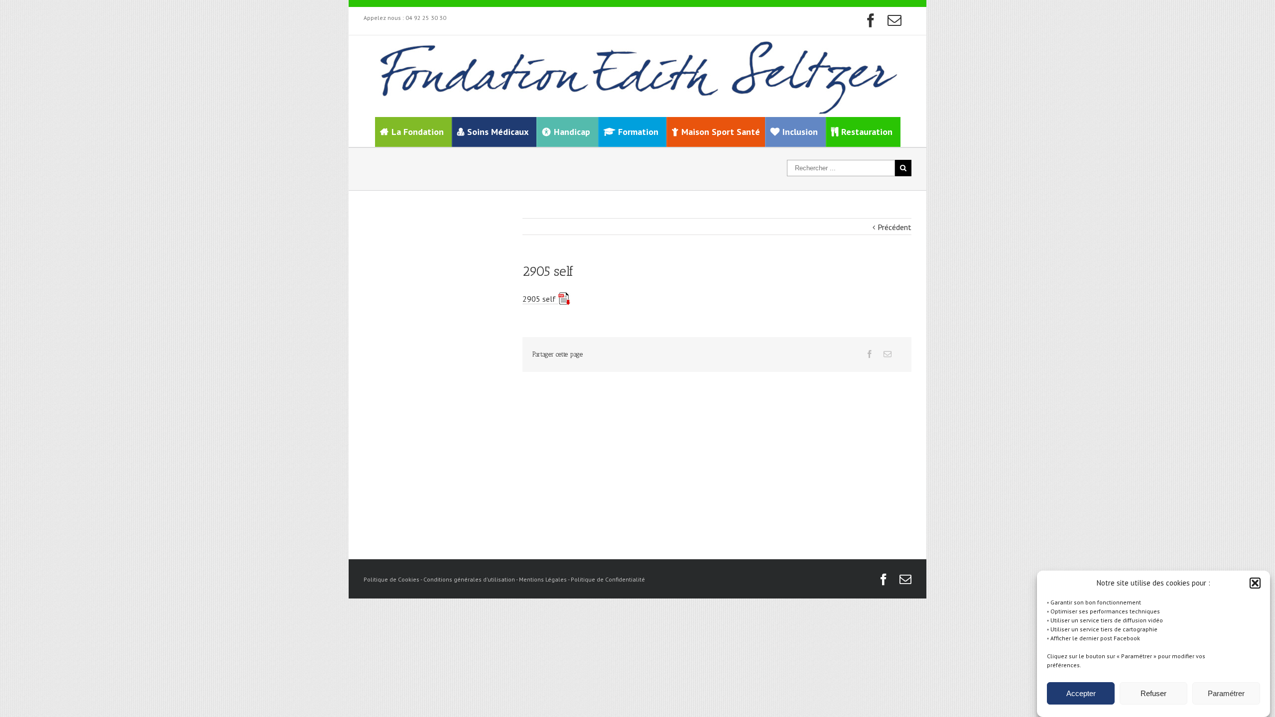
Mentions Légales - (545, 579)
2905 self (539, 299)
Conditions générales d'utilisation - (471, 579)
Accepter (1081, 693)
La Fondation (417, 131)
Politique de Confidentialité (608, 579)
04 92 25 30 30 (425, 17)
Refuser (1153, 693)
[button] (1255, 583)
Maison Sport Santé (720, 131)
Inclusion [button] (800, 131)
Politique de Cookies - (393, 579)
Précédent (894, 227)
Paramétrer (1226, 693)
